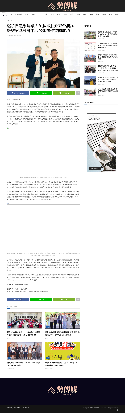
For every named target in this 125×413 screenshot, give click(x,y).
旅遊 (71, 14)
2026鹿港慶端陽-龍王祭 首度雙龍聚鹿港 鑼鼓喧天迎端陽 (108, 91)
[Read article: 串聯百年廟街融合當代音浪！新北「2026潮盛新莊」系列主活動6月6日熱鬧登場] (90, 69)
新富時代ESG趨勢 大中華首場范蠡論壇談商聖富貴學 (23, 364)
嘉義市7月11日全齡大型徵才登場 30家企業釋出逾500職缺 (61, 364)
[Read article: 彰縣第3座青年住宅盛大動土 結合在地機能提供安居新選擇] (90, 58)
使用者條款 (25, 408)
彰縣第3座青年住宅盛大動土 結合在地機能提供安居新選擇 (108, 56)
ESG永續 (18, 14)
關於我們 (9, 408)
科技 (84, 14)
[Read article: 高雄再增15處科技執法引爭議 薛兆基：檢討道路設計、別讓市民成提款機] (90, 80)
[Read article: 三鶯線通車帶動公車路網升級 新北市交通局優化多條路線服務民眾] (90, 46)
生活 (26, 14)
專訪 (117, 14)
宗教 (78, 14)
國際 (59, 14)
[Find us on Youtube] (6, 15)
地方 (39, 14)
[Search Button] (123, 14)
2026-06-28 (102, 50)
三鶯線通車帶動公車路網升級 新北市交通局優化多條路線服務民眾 (108, 45)
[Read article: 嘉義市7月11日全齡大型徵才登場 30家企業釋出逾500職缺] (62, 351)
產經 (104, 14)
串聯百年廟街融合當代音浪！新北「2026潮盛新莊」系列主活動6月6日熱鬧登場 (108, 68)
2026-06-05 (101, 39)
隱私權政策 (17, 408)
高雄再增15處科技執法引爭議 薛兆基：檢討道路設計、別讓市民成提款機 (108, 79)
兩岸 (52, 14)
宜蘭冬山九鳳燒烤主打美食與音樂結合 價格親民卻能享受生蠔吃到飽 (108, 34)
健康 (65, 14)
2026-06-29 (11, 338)
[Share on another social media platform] (78, 93)
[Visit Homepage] (62, 6)
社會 (33, 14)
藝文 (97, 14)
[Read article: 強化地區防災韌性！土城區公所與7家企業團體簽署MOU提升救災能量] (24, 320)
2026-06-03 (101, 84)
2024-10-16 (10, 35)
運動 (110, 14)
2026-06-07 (101, 95)
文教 (46, 14)
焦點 (10, 14)
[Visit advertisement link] (101, 142)
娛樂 (91, 14)
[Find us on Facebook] (3, 15)
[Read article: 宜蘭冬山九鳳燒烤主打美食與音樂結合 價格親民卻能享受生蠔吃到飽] (90, 35)
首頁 (8, 20)
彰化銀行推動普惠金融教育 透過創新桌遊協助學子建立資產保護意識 (62, 333)
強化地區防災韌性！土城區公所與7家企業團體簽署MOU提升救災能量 (23, 333)
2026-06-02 (101, 73)
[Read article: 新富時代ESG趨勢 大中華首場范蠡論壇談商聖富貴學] (24, 351)
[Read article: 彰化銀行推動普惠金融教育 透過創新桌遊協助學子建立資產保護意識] (62, 320)
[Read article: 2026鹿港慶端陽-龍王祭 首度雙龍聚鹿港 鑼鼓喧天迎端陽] (90, 92)
